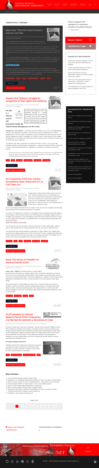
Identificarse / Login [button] (77, 46)
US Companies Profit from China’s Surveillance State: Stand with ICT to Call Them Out (24, 182)
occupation (44, 241)
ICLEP (38, 355)
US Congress (46, 160)
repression (9, 241)
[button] (50, 5)
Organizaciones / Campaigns (13, 38)
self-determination (33, 78)
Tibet (24, 78)
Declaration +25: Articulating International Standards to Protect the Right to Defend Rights (34, 380)
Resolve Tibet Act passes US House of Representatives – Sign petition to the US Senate (33, 382)
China (18, 78)
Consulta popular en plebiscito (50, 427)
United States (10, 78)
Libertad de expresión (29, 355)
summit (31, 295)
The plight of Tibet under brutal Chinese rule (20, 393)
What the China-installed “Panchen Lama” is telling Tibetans (25, 387)
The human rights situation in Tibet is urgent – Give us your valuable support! (30, 384)
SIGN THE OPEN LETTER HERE (16, 222)
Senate (43, 78)
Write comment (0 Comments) (15, 88)
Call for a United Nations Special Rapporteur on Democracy (25, 385)
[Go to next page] (55, 406)
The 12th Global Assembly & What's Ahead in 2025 (22, 378)
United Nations (28, 160)
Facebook (88, 451)
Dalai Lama (19, 160)
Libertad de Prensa (16, 355)
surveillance (27, 241)
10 (51, 406)
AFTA (48, 78)
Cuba (7, 355)
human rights (37, 160)
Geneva (25, 295)
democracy (9, 295)
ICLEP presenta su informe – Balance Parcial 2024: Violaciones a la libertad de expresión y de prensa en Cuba (29, 317)
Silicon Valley (36, 241)
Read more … (11, 83)
